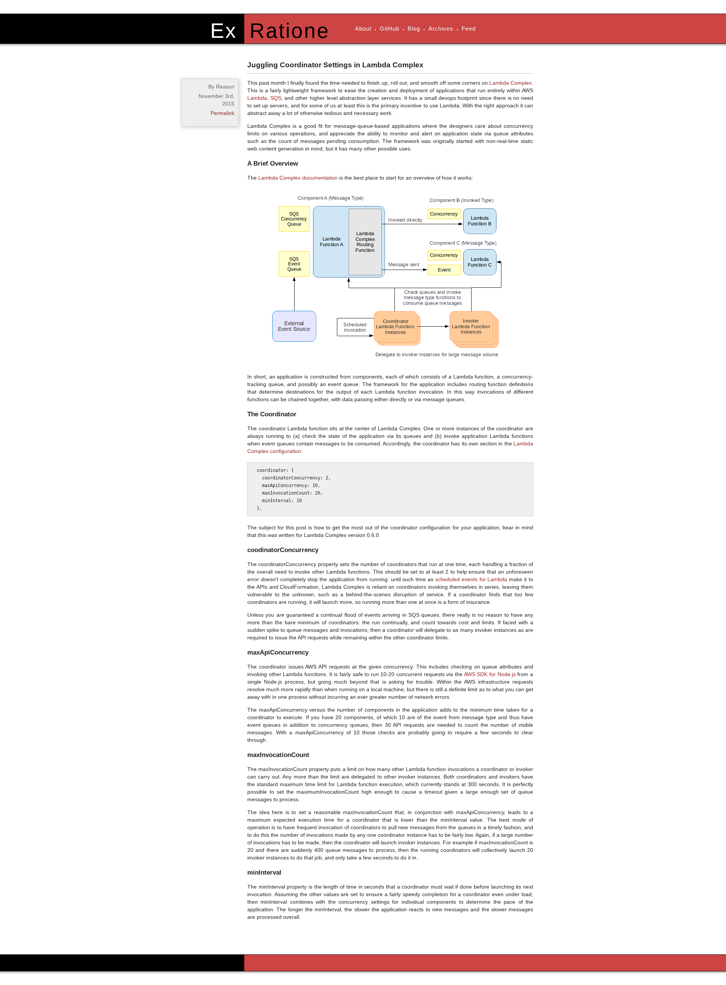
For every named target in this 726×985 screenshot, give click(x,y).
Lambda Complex (510, 83)
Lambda (257, 98)
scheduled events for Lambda (471, 579)
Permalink (222, 113)
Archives (440, 28)
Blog (414, 28)
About (363, 28)
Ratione (290, 30)
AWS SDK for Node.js (490, 674)
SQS (275, 98)
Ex (223, 30)
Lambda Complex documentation (298, 178)
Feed (469, 28)
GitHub (389, 28)
